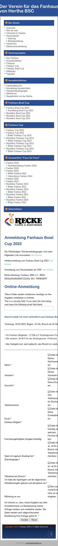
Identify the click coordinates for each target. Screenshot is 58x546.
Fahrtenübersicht (14, 85)
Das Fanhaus (12, 58)
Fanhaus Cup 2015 (15, 133)
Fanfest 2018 (12, 168)
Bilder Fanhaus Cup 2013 (19, 151)
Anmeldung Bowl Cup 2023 (20, 110)
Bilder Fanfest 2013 (17, 187)
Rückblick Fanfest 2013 (17, 184)
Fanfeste (10, 63)
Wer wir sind (12, 30)
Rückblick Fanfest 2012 (17, 189)
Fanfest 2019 (12, 163)
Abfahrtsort (11, 93)
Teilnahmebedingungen (17, 91)
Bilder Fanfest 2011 (17, 197)
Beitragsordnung (15, 41)
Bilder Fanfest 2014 (17, 173)
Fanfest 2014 (12, 171)
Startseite (10, 28)
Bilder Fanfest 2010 (17, 202)
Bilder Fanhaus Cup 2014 (19, 141)
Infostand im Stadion (16, 33)
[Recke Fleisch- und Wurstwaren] (23, 225)
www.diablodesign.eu (34, 543)
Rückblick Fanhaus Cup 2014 (20, 138)
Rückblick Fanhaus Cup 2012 (20, 143)
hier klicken (36, 255)
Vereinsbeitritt (12, 36)
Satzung (12, 38)
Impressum (11, 43)
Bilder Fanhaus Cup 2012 (19, 146)
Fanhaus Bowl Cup (15, 68)
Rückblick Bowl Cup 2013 (18, 118)
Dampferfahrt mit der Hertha (19, 96)
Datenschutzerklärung (16, 46)
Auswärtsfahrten (13, 61)
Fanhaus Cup (12, 66)
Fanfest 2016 (12, 179)
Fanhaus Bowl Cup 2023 (17, 108)
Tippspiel (10, 74)
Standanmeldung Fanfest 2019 (22, 165)
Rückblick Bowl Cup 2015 (18, 113)
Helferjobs (11, 71)
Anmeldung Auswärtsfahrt (18, 88)
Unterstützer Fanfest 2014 (20, 176)
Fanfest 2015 (12, 181)
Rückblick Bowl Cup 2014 (18, 116)
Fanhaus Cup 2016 (15, 130)
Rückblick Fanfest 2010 (17, 200)
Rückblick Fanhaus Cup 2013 (20, 148)
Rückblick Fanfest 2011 (17, 194)
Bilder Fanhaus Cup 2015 (19, 135)
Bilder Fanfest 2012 (17, 192)
